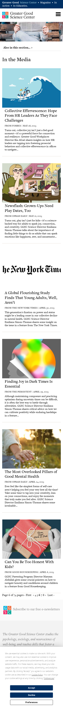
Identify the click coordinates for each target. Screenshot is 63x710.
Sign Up (31, 610)
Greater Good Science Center (18, 15)
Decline (31, 695)
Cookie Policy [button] (37, 675)
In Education (20, 6)
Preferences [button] (49, 678)
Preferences (31, 702)
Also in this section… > (18, 47)
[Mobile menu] (58, 14)
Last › (51, 595)
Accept (31, 688)
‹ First (27, 595)
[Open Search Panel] (51, 14)
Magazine (45, 2)
